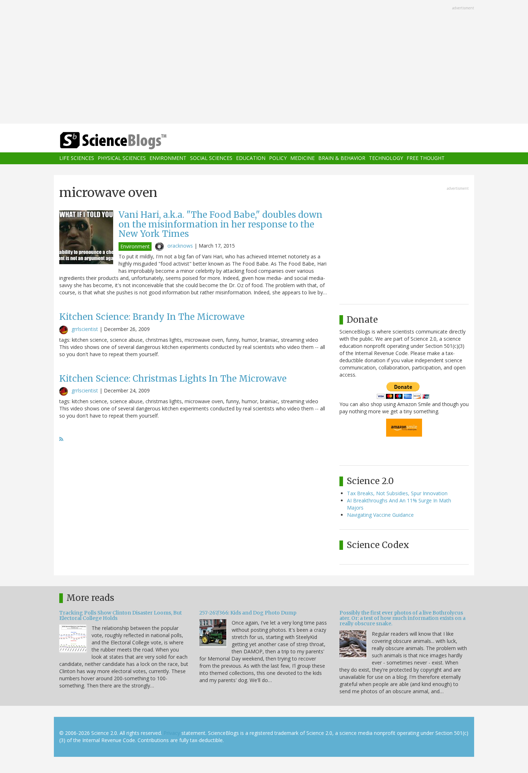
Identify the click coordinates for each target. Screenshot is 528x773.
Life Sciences (76, 158)
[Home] (127, 140)
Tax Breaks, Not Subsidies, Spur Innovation (397, 493)
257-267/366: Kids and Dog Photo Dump (247, 612)
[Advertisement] (264, 62)
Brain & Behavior (341, 158)
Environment (167, 158)
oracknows (180, 245)
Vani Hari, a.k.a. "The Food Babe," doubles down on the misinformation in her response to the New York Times (221, 224)
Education (250, 158)
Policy (278, 158)
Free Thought (426, 158)
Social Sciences (211, 158)
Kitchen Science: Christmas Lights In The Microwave (173, 378)
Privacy (171, 733)
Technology (386, 158)
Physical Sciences (122, 158)
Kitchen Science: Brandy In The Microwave (152, 316)
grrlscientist (84, 329)
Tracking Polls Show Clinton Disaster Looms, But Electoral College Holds (120, 615)
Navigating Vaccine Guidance (380, 514)
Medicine (302, 158)
